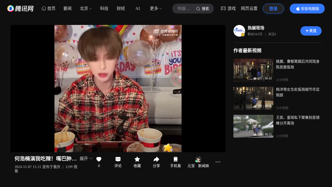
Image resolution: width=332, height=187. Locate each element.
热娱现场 (256, 28)
